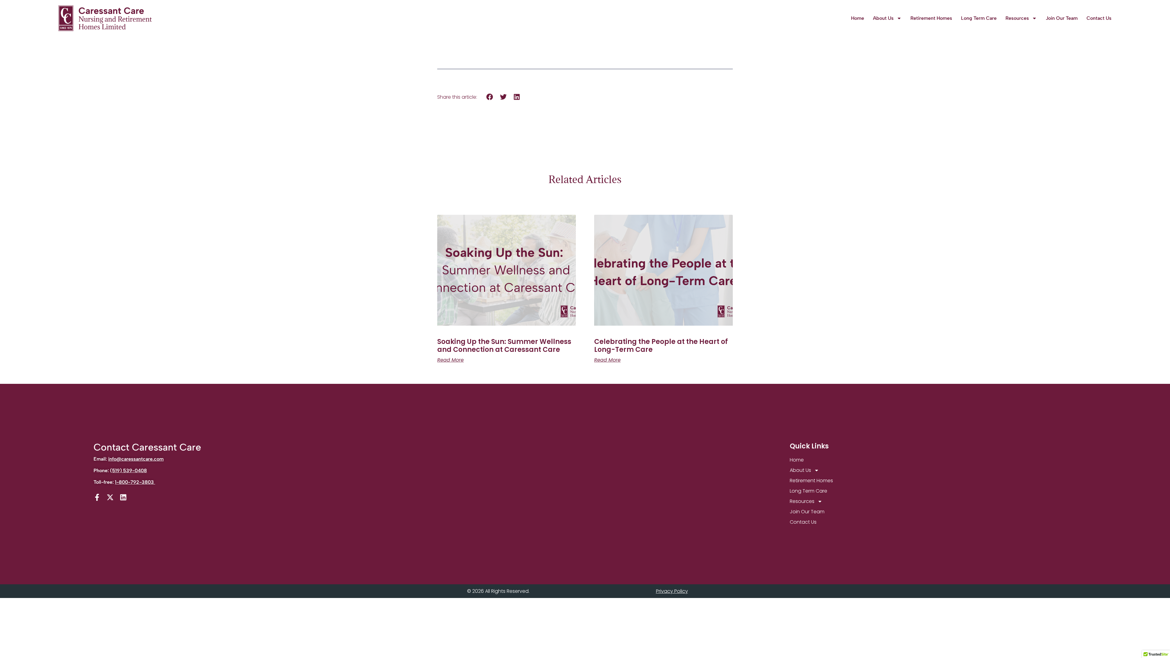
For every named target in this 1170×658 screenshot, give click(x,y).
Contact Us (1099, 18)
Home (857, 18)
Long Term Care (979, 18)
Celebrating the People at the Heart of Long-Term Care (661, 345)
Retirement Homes (931, 18)
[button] (489, 97)
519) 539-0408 (129, 470)
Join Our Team (1062, 18)
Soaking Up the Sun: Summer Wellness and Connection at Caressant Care (504, 345)
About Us (883, 18)
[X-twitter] (110, 497)
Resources (1017, 18)
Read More (450, 360)
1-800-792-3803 (135, 482)
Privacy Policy (672, 591)
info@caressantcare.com (136, 459)
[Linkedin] (123, 497)
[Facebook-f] (97, 497)
